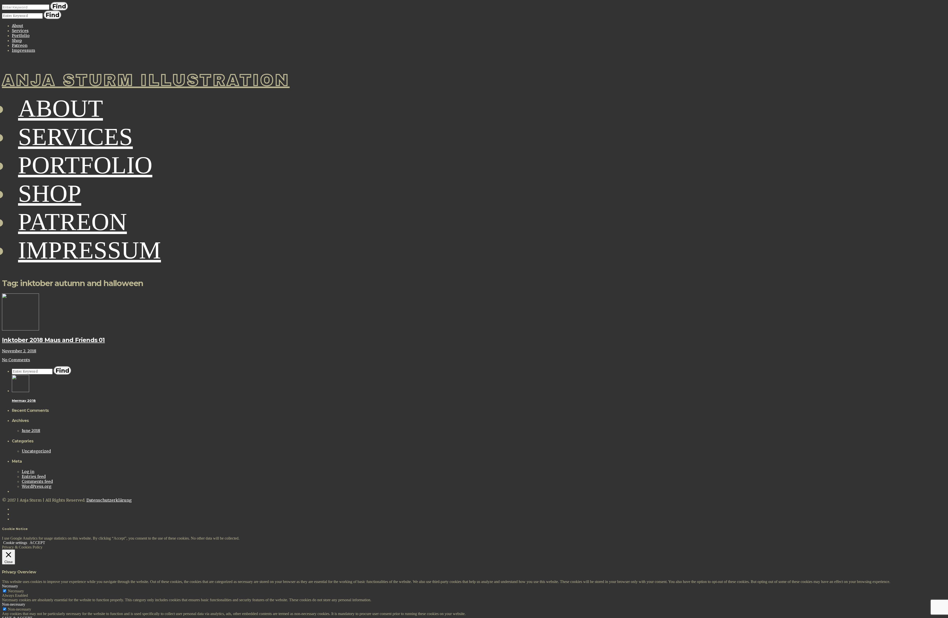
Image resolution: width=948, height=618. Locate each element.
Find (59, 6)
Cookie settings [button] (15, 543)
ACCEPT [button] (37, 543)
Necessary (16, 591)
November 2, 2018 (19, 350)
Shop (17, 40)
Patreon (19, 45)
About (17, 25)
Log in (28, 471)
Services (20, 30)
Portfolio (21, 35)
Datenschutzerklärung (109, 500)
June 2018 (31, 430)
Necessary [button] (10, 586)
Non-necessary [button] (13, 604)
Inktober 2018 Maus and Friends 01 (53, 340)
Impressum (23, 50)
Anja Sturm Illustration (146, 80)
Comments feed (37, 481)
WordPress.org (36, 486)
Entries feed (34, 476)
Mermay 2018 (24, 400)
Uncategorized (36, 451)
